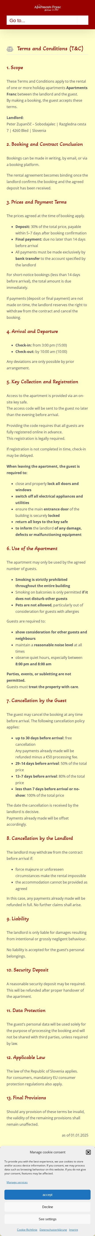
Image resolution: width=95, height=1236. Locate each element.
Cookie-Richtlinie (27, 1230)
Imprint (73, 1230)
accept (47, 1195)
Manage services (17, 1182)
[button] (88, 1152)
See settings (48, 1219)
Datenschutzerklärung (53, 1230)
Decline (47, 1207)
